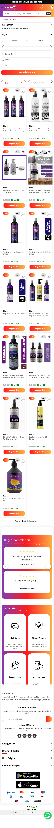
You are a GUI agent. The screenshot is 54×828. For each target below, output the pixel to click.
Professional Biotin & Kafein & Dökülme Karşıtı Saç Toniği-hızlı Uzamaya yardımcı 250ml (40, 191)
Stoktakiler (9, 54)
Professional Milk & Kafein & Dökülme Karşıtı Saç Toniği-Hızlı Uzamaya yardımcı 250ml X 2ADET (40, 130)
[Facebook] (19, 736)
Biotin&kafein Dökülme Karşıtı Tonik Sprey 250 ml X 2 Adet (39, 376)
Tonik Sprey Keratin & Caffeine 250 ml (40, 253)
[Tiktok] (30, 736)
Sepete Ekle (14, 143)
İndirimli (8, 60)
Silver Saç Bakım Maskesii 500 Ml (13, 500)
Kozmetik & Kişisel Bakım (15, 28)
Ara (48, 13)
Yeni (6, 65)
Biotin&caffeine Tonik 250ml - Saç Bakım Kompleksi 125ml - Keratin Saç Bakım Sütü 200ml (39, 315)
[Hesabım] (46, 7)
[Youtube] (35, 736)
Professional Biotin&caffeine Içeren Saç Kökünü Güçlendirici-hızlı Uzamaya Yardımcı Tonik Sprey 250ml (14, 376)
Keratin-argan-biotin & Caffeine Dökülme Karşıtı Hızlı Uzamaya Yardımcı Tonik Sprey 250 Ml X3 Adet (14, 130)
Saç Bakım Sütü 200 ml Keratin (14, 314)
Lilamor (6, 126)
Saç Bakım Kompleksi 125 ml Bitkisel (39, 438)
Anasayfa (6, 19)
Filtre (6, 83)
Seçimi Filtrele (27, 72)
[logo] (10, 7)
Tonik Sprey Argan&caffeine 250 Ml (13, 253)
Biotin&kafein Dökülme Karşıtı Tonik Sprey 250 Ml (13, 191)
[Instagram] (24, 736)
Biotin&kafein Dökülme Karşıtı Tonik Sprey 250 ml (13, 438)
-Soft (13, 813)
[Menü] (2, 7)
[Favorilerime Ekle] (23, 91)
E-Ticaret (19, 813)
